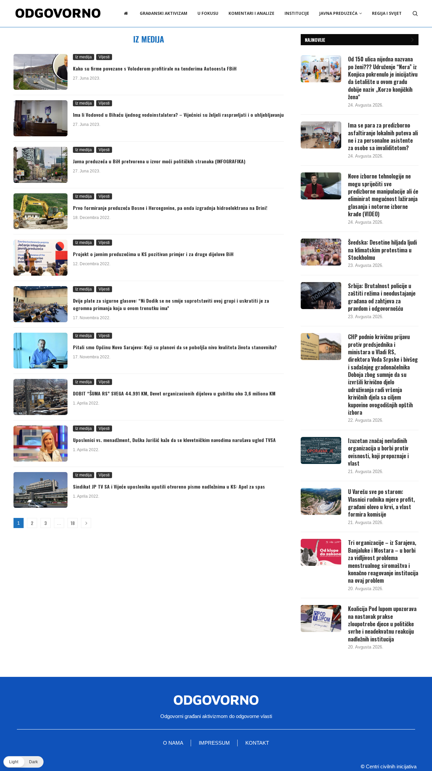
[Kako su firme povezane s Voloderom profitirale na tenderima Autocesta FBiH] (41, 72)
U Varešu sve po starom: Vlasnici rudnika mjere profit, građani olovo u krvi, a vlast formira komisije (381, 503)
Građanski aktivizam (163, 13)
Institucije (297, 13)
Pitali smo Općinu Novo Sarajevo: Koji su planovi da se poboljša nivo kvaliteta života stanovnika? (175, 347)
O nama (173, 743)
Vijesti (104, 57)
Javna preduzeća (338, 13)
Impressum (214, 743)
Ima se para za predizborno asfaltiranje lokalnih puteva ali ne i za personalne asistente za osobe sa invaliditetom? (383, 136)
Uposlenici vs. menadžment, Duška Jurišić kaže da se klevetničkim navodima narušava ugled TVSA (174, 439)
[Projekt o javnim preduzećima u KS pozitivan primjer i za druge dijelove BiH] (41, 258)
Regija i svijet (387, 13)
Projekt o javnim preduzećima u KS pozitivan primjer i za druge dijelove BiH (153, 253)
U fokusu (207, 13)
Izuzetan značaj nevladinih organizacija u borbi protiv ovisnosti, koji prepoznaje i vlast (378, 452)
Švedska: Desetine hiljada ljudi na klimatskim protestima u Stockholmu (382, 250)
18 (73, 522)
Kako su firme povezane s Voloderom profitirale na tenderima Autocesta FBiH (155, 68)
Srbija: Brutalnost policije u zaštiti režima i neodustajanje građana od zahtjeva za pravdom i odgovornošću (381, 297)
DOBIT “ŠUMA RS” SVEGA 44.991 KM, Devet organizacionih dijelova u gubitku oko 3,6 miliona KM (174, 393)
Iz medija (83, 57)
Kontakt (257, 743)
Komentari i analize (251, 13)
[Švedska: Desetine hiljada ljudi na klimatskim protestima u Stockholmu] (321, 252)
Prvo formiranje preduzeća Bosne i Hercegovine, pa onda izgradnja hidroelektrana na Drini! (170, 207)
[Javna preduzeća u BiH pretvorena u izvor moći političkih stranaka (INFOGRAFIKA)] (41, 165)
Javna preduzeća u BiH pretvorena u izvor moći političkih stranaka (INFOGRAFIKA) (159, 161)
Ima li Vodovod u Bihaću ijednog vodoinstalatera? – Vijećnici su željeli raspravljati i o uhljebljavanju (178, 114)
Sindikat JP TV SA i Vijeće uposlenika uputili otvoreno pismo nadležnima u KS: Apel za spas (169, 486)
